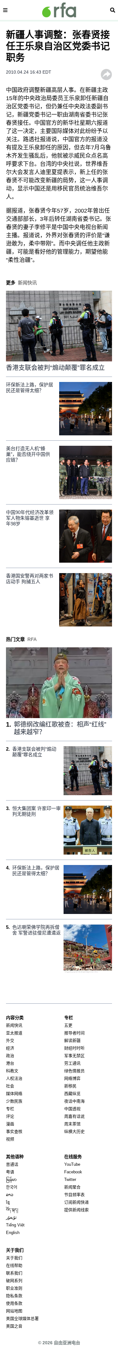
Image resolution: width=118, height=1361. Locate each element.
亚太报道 (14, 1033)
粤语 (10, 1172)
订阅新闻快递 (76, 1202)
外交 (10, 1040)
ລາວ (9, 1194)
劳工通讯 (72, 1063)
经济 (10, 1048)
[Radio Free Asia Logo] (59, 10)
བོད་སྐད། (12, 1209)
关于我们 (14, 1257)
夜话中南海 (74, 1101)
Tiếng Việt (15, 1225)
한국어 (11, 1187)
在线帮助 (14, 1265)
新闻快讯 (14, 1025)
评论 (10, 1116)
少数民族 (14, 1101)
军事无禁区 (74, 1055)
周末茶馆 (72, 1124)
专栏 (10, 1108)
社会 (10, 1086)
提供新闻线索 (76, 1209)
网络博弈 (72, 1078)
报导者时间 (74, 1033)
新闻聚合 (72, 1187)
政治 (10, 1055)
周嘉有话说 (74, 1116)
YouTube (72, 1164)
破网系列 (14, 1280)
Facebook (73, 1172)
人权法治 (14, 1078)
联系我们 (14, 1273)
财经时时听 (74, 1048)
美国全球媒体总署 (22, 1318)
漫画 (10, 1124)
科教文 (12, 1070)
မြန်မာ (11, 1179)
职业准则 (14, 1288)
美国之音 (14, 1326)
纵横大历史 (74, 1131)
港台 (10, 1063)
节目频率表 (74, 1194)
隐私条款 (14, 1295)
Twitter (70, 1179)
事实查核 (14, 1131)
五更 (68, 1025)
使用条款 (14, 1303)
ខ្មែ (8, 1202)
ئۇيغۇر (11, 1217)
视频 (10, 1139)
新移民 (70, 1086)
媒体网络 (14, 1093)
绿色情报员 (74, 1070)
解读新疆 (72, 1040)
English (13, 1232)
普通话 (12, 1164)
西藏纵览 (72, 1093)
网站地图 (14, 1311)
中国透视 (72, 1108)
